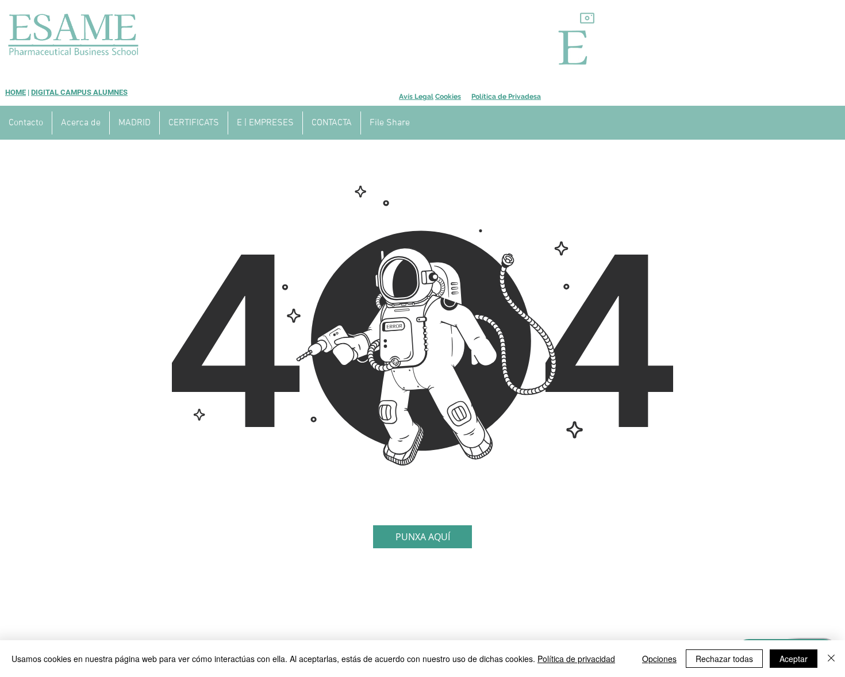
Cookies (448, 97)
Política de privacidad (576, 658)
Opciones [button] (659, 658)
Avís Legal (416, 97)
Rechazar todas (724, 658)
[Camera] (587, 18)
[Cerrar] (831, 658)
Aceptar (793, 658)
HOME (15, 92)
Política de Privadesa (506, 97)
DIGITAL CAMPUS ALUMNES (79, 92)
